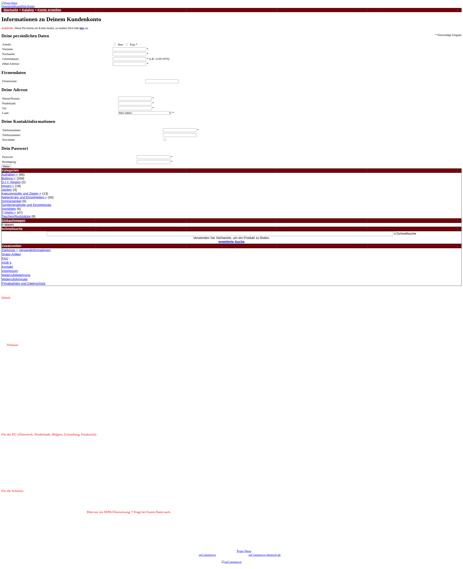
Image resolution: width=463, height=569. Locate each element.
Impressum (10, 271)
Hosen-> (8, 186)
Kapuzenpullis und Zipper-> (21, 193)
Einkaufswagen (13, 220)
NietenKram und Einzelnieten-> (24, 197)
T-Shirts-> (9, 212)
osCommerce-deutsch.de (265, 555)
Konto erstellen (49, 10)
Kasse (17, 6)
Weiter (6, 166)
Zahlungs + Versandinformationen (26, 250)
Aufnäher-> (10, 174)
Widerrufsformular (15, 279)
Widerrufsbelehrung (16, 275)
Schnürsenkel (11, 201)
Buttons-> (9, 178)
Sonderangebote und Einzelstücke (26, 205)
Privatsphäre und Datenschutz (23, 283)
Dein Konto (28, 6)
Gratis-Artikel (11, 254)
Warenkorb (7, 6)
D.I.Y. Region (11, 182)
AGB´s (6, 263)
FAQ (5, 258)
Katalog (28, 10)
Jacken (7, 190)
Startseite (10, 10)
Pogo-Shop (244, 551)
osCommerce (207, 555)
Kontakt (7, 267)
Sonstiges (9, 209)
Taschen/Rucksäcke (16, 216)
